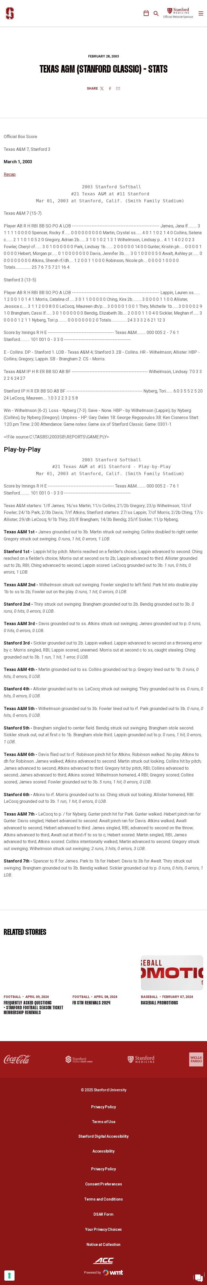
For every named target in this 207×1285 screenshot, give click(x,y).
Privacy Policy (105, 1107)
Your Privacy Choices (103, 1229)
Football (12, 997)
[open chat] (199, 1277)
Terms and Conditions (103, 1199)
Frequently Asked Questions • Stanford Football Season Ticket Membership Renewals (33, 1008)
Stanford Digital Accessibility (104, 1136)
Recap (10, 174)
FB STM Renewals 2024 (92, 1003)
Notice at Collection (103, 1244)
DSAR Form (103, 1214)
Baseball (149, 997)
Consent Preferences (103, 1184)
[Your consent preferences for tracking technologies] (9, 1275)
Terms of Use (103, 1122)
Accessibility (104, 1151)
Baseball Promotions (159, 1003)
